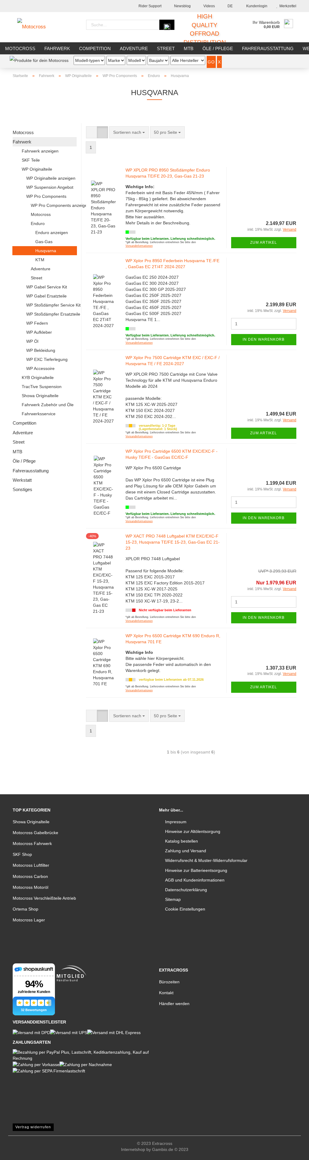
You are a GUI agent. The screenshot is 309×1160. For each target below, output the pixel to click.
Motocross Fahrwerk (32, 843)
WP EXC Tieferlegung (47, 359)
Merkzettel (287, 6)
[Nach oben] (292, 1150)
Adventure (134, 48)
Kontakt (166, 992)
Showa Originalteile (40, 395)
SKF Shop (22, 854)
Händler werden (174, 1003)
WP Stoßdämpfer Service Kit (51, 305)
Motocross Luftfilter (31, 865)
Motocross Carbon (30, 876)
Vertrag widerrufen (33, 1127)
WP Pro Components (46, 196)
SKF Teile (31, 160)
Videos (208, 6)
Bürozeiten (169, 981)
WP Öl (32, 341)
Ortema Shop (25, 909)
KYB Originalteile (38, 377)
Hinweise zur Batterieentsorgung (196, 870)
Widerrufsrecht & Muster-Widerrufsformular (206, 860)
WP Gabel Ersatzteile (46, 296)
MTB (188, 48)
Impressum (175, 821)
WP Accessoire (40, 368)
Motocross (20, 48)
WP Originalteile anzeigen (50, 178)
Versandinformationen (139, 245)
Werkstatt (22, 480)
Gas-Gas (44, 241)
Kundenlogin (255, 6)
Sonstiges (22, 489)
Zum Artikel (263, 242)
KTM (39, 259)
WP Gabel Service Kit (46, 286)
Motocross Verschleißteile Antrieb (44, 898)
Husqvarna (45, 250)
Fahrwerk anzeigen (40, 151)
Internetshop (133, 1149)
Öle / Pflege (217, 48)
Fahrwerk (57, 48)
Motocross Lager (29, 919)
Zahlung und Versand (185, 850)
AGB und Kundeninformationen (195, 880)
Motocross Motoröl (30, 887)
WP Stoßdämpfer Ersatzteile (51, 314)
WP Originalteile (37, 169)
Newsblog (182, 6)
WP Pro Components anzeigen (54, 205)
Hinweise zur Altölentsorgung (192, 831)
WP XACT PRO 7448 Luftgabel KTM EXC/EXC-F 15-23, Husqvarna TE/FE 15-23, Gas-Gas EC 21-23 (173, 542)
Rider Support (149, 6)
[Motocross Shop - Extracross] (36, 27)
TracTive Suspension (42, 386)
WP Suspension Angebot (49, 187)
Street (166, 48)
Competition (95, 48)
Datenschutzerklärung (186, 889)
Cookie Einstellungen (185, 909)
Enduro (38, 223)
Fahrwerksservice (39, 413)
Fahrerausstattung (268, 48)
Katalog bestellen (181, 841)
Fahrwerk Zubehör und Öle (48, 404)
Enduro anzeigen (51, 232)
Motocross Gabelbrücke (35, 832)
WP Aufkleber (39, 332)
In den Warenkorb (264, 339)
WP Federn (37, 323)
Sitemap (173, 899)
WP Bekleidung (40, 350)
